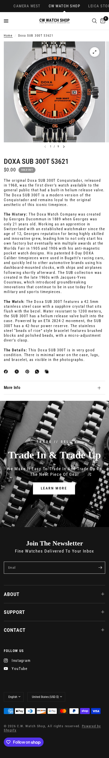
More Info (12, 387)
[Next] (64, 146)
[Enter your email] (100, 568)
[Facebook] (7, 372)
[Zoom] (94, 52)
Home (8, 35)
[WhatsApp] (38, 372)
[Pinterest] (28, 372)
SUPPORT (14, 612)
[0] (102, 21)
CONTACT (15, 630)
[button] (54, 488)
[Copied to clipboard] (48, 372)
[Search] (94, 21)
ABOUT (12, 594)
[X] (18, 372)
